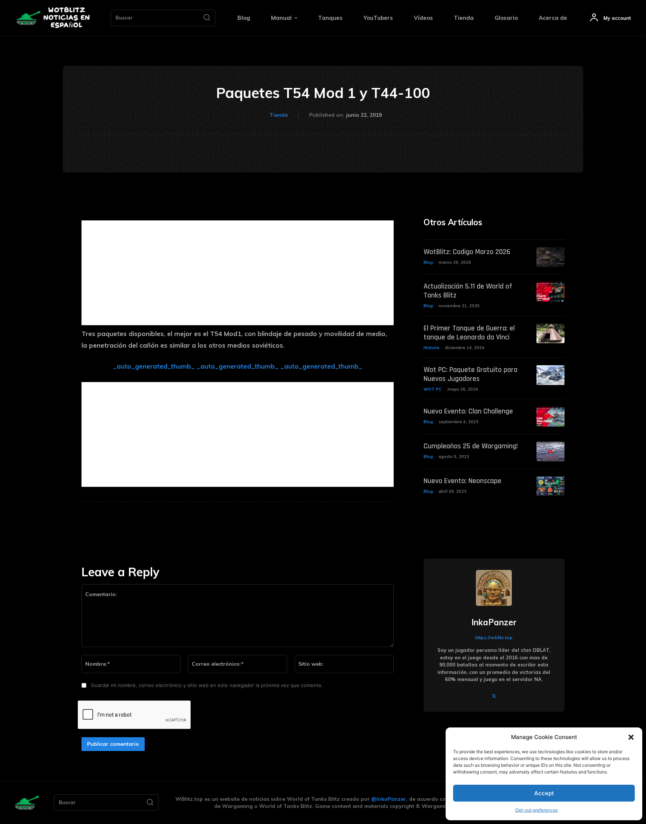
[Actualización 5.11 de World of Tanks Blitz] (550, 292)
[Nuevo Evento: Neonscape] (550, 486)
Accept (544, 793)
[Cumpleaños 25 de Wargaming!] (550, 451)
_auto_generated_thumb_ (154, 366)
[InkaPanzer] (494, 588)
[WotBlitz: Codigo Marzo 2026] (550, 257)
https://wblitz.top (494, 637)
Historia (431, 347)
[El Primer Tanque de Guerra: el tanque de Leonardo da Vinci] (550, 334)
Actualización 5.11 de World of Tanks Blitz (468, 290)
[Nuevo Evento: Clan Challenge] (550, 417)
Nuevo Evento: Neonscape (462, 481)
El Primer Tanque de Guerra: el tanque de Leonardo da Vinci (469, 332)
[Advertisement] (237, 272)
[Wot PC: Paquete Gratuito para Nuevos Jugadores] (550, 375)
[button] (631, 737)
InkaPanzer (494, 622)
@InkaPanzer (388, 799)
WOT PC (433, 389)
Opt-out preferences (536, 810)
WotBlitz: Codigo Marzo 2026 (467, 252)
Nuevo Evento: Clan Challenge (468, 411)
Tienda (279, 115)
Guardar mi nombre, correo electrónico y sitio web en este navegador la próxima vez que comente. (207, 685)
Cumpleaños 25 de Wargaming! (471, 446)
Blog (428, 262)
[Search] (206, 18)
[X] (494, 695)
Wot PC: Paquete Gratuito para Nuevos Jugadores (470, 374)
